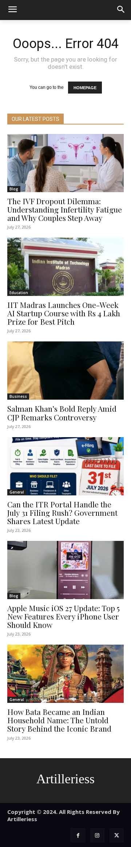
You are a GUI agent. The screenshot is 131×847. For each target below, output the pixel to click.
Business (18, 396)
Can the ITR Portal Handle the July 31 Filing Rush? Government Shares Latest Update (62, 512)
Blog (13, 188)
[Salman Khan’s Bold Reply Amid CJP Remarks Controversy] (65, 370)
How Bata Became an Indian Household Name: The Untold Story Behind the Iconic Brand (59, 720)
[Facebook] (78, 835)
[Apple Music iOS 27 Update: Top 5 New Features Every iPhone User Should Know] (65, 570)
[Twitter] (117, 835)
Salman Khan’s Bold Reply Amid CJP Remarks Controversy (61, 412)
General (16, 492)
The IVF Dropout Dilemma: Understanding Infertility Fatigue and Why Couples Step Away (64, 209)
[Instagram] (97, 835)
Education (18, 292)
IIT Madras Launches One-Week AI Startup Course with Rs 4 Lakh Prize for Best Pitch (63, 313)
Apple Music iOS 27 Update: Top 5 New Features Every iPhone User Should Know (63, 616)
